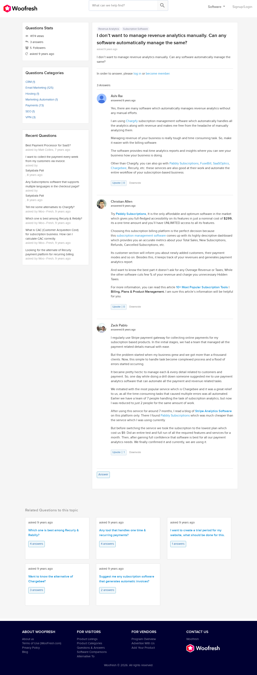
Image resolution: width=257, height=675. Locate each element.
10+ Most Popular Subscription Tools (202, 287)
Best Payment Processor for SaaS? (48, 145)
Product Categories (89, 643)
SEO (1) (30, 111)
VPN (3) (30, 117)
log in (137, 74)
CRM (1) (30, 82)
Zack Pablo (119, 325)
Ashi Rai (117, 96)
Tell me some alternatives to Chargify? (49, 207)
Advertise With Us (143, 643)
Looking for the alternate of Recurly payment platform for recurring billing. (49, 252)
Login (248, 7)
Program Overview (144, 639)
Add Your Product (143, 647)
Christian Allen (121, 202)
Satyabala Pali (34, 170)
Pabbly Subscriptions (175, 416)
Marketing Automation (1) (41, 99)
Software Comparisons (92, 652)
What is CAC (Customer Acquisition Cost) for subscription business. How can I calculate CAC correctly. (52, 234)
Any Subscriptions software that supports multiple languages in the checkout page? (52, 184)
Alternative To (86, 656)
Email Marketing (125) (39, 87)
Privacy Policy (31, 647)
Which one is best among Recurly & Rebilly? (53, 218)
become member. (158, 74)
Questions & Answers (91, 647)
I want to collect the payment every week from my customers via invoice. (51, 159)
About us (28, 639)
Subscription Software (135, 29)
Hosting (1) (32, 93)
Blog (25, 652)
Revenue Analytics (108, 29)
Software (215, 7)
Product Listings (87, 639)
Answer (103, 474)
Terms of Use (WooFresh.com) (41, 643)
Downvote (135, 183)
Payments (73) (34, 105)
